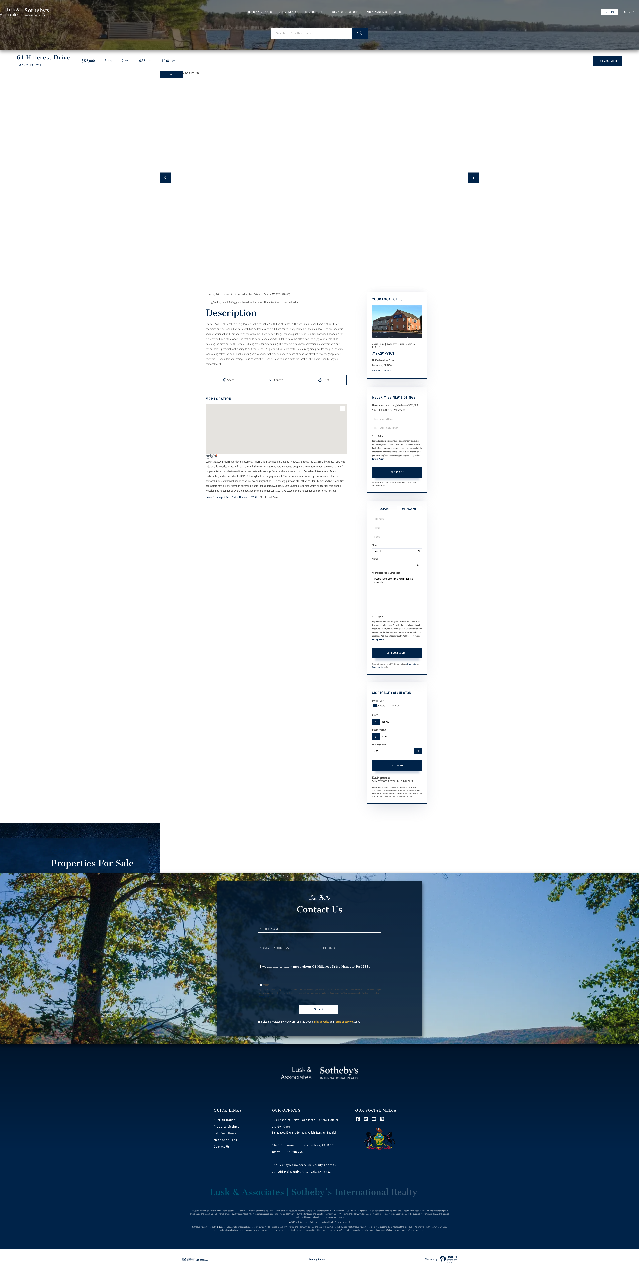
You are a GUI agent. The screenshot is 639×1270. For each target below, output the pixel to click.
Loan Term (378, 700)
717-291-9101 (383, 353)
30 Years (381, 705)
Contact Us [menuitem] (222, 1146)
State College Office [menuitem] (347, 12)
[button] (360, 33)
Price (375, 715)
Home (209, 497)
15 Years (395, 705)
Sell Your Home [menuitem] (314, 12)
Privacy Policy (378, 459)
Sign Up (629, 12)
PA (227, 497)
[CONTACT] (607, 61)
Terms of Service (377, 667)
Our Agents (388, 370)
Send (318, 1009)
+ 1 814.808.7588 (293, 1152)
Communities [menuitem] (288, 12)
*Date (375, 545)
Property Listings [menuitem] (259, 12)
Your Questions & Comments (386, 572)
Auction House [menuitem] (224, 1120)
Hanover (243, 497)
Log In (609, 12)
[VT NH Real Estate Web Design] (441, 1259)
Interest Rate (379, 744)
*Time (375, 559)
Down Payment (380, 730)
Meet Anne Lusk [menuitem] (378, 12)
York (234, 497)
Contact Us (376, 370)
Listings (219, 497)
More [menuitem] (397, 12)
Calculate (397, 765)
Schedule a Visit (409, 509)
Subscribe (397, 472)
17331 (254, 497)
